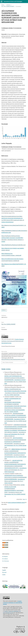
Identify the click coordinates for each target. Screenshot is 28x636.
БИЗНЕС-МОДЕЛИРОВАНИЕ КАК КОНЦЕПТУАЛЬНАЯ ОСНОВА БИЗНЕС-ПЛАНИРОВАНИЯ (14, 377)
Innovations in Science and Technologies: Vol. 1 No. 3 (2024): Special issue (15, 421)
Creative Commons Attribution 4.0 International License (12, 602)
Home (2, 5)
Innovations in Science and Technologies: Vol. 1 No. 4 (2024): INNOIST (14, 481)
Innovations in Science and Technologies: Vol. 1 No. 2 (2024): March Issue (15, 381)
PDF (5, 310)
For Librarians (5, 561)
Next (24, 499)
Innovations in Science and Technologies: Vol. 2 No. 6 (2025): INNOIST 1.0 (14, 494)
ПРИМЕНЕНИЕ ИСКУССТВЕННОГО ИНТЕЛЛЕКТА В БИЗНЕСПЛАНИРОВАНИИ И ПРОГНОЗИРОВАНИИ (15, 477)
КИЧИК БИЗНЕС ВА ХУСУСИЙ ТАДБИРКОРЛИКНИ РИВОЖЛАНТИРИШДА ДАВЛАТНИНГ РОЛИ (14, 488)
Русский (4, 572)
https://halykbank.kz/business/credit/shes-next (13, 245)
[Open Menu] (1, 1)
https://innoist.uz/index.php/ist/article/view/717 (13, 359)
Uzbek (3, 574)
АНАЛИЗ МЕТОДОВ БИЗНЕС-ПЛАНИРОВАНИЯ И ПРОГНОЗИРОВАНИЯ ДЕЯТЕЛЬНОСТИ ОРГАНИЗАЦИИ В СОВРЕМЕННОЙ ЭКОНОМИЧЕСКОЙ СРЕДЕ (15, 464)
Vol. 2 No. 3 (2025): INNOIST (7, 6)
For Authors (5, 558)
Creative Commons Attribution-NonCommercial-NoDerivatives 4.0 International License (12, 341)
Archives (8, 5)
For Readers (5, 556)
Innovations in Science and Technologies (13, 1)
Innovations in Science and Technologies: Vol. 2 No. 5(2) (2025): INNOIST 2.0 (15, 434)
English (4, 570)
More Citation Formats (8, 362)
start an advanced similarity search (16, 502)
